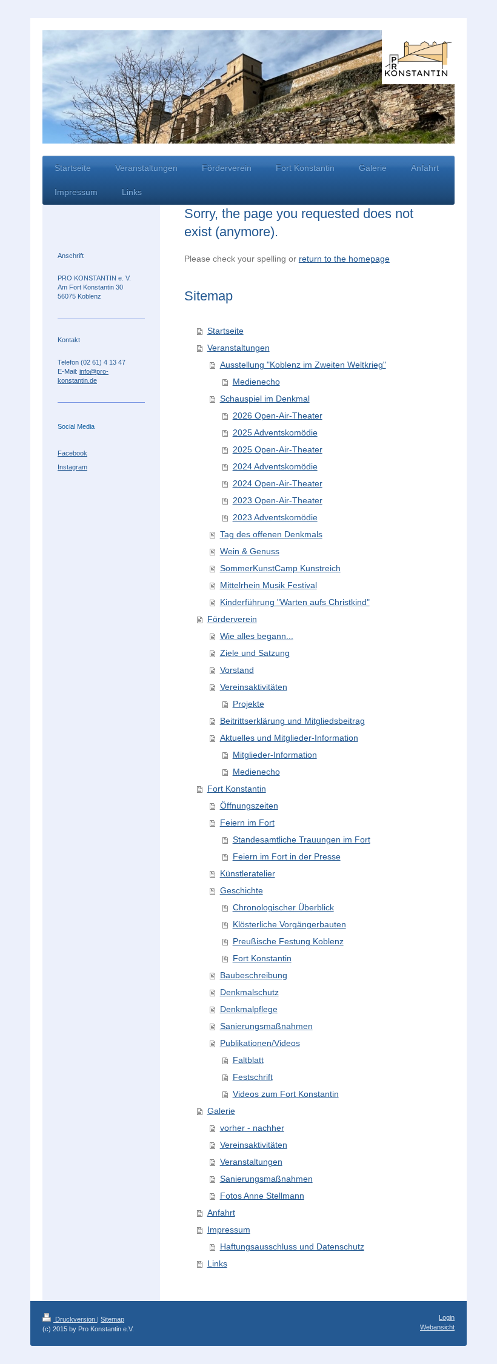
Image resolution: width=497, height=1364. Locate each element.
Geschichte (241, 890)
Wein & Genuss (249, 551)
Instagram (72, 467)
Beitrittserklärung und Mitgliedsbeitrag (292, 721)
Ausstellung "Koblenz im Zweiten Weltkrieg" (303, 364)
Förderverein (232, 619)
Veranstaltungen (238, 348)
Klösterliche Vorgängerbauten (289, 924)
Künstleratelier (247, 873)
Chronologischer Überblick (283, 907)
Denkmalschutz (249, 992)
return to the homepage (344, 258)
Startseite (225, 331)
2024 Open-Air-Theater (277, 483)
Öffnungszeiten (249, 805)
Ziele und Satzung (255, 653)
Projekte (248, 704)
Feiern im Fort (247, 822)
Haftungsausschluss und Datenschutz (292, 1246)
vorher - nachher (252, 1128)
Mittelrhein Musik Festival (268, 585)
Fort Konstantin (236, 788)
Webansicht (437, 1327)
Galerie (221, 1111)
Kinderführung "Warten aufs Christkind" (295, 602)
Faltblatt (248, 1060)
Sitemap (112, 1319)
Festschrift (253, 1077)
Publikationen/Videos (260, 1043)
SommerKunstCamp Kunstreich (280, 568)
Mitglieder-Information (275, 755)
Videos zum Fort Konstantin (286, 1094)
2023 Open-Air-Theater (277, 500)
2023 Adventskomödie (275, 517)
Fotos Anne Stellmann (262, 1195)
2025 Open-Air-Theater (277, 449)
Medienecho (256, 381)
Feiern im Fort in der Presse (287, 856)
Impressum (228, 1229)
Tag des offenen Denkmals (271, 534)
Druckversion (75, 1319)
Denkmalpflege (249, 1009)
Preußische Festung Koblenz (288, 941)
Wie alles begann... (256, 636)
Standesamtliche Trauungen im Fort (301, 839)
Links (217, 1263)
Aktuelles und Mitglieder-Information (289, 738)
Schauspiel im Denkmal (265, 398)
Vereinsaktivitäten (253, 687)
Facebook (72, 453)
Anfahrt (221, 1212)
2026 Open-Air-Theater (277, 415)
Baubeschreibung (253, 975)
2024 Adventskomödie (275, 466)
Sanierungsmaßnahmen (266, 1026)
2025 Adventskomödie (275, 432)
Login (447, 1317)
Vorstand (237, 670)
